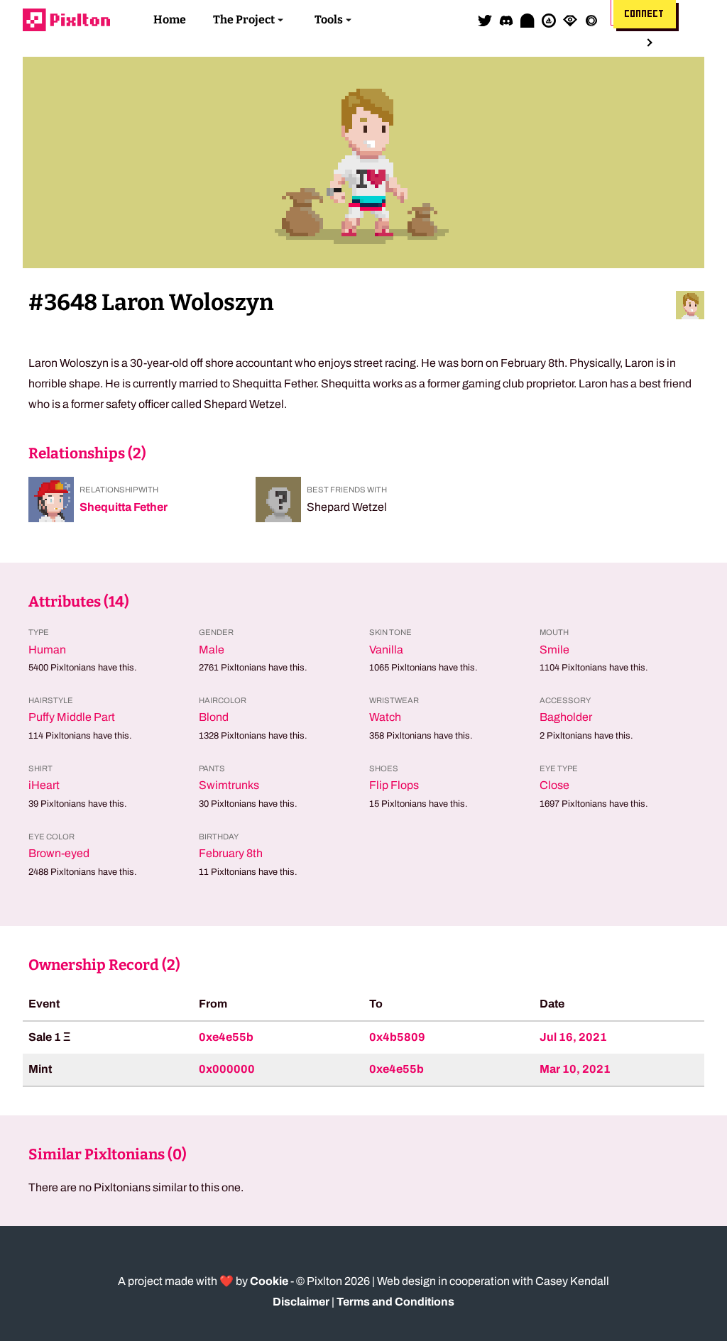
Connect (645, 14)
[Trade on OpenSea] (549, 20)
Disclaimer (301, 1302)
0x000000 (227, 1069)
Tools (329, 19)
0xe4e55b (226, 1037)
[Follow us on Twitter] (485, 20)
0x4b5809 (397, 1037)
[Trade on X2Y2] (591, 20)
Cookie (269, 1281)
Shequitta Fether (124, 507)
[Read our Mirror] (527, 20)
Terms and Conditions (395, 1302)
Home (169, 19)
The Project (244, 19)
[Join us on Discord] (506, 20)
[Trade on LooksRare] (570, 20)
